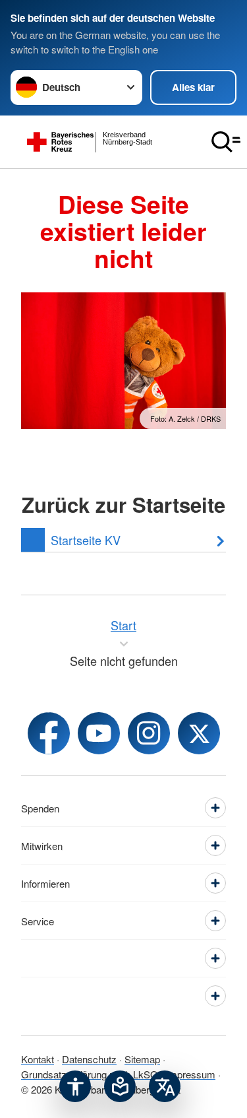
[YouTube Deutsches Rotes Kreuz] (99, 733)
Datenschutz (89, 1059)
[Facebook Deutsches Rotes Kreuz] (49, 733)
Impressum (190, 1074)
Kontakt (37, 1059)
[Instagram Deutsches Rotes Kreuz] (149, 733)
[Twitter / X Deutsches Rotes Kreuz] (199, 733)
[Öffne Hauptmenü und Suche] (226, 142)
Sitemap (142, 1059)
